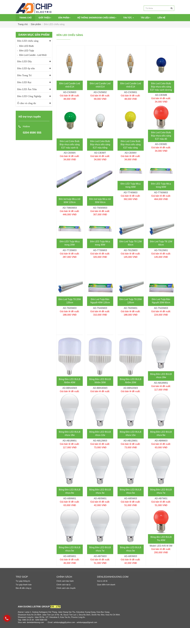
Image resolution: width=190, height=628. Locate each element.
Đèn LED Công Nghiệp (29, 96)
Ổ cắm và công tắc (26, 103)
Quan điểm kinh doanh (106, 585)
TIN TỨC (127, 17)
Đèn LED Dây (24, 61)
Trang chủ (25, 17)
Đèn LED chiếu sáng (27, 40)
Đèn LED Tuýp (26, 50)
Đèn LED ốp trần (26, 68)
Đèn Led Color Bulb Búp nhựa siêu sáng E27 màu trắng (100, 144)
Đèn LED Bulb (26, 46)
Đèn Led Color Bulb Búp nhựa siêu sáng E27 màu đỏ (161, 135)
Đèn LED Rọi (24, 82)
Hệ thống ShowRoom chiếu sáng (96, 17)
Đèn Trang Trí (24, 75)
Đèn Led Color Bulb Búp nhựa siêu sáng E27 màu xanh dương (161, 86)
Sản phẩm (63, 17)
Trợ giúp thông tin (23, 581)
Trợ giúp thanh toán (24, 585)
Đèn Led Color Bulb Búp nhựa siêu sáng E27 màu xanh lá (70, 144)
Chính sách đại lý (63, 585)
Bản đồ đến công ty (23, 588)
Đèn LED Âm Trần (27, 89)
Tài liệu (145, 17)
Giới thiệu (44, 17)
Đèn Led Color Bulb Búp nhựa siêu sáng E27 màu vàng (131, 144)
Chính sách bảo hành (65, 581)
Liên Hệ (161, 17)
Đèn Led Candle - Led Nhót (32, 55)
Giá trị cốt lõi (102, 581)
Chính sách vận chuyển (66, 588)
